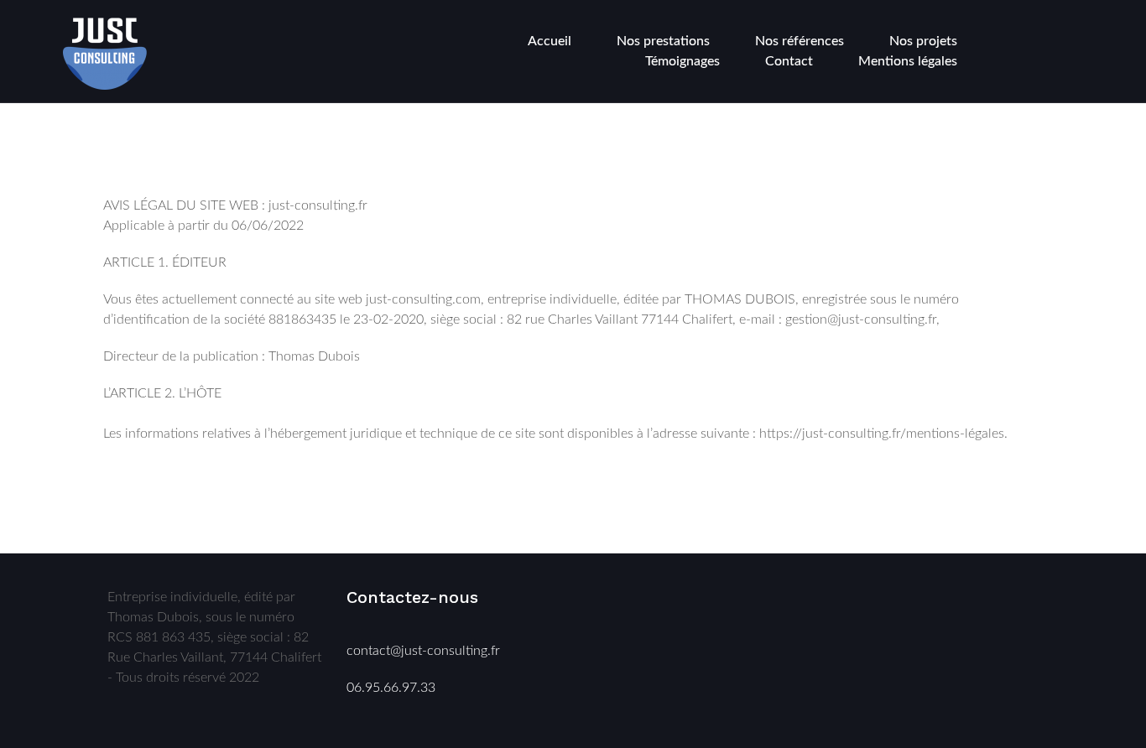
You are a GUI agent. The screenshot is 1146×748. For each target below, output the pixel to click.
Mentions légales (907, 61)
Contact (789, 61)
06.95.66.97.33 (390, 687)
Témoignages (682, 61)
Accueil (549, 41)
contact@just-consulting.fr (423, 650)
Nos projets (923, 41)
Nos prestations (663, 41)
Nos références (799, 41)
